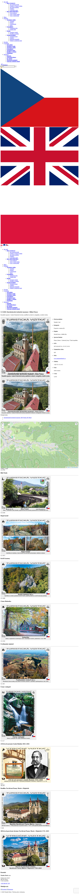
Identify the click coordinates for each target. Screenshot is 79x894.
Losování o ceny (14, 10)
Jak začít (6, 2)
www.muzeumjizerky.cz (60, 358)
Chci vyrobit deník (14, 15)
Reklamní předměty (14, 39)
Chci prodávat (13, 13)
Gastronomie (13, 24)
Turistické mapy (14, 36)
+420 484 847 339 (5, 883)
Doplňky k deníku (14, 33)
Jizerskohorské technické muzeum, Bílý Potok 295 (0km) (18, 417)
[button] (3, 424)
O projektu (6, 43)
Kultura (12, 22)
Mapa (5, 17)
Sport (11, 25)
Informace (6, 54)
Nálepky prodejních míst (16, 40)
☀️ (1, 68)
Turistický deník (14, 32)
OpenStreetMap (74, 467)
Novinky (6, 42)
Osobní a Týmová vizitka (16, 6)
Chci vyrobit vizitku (15, 14)
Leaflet (68, 467)
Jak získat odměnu (14, 7)
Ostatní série (13, 29)
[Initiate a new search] (76, 424)
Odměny (12, 8)
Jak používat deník (14, 4)
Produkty (6, 18)
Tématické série (14, 28)
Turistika (12, 21)
